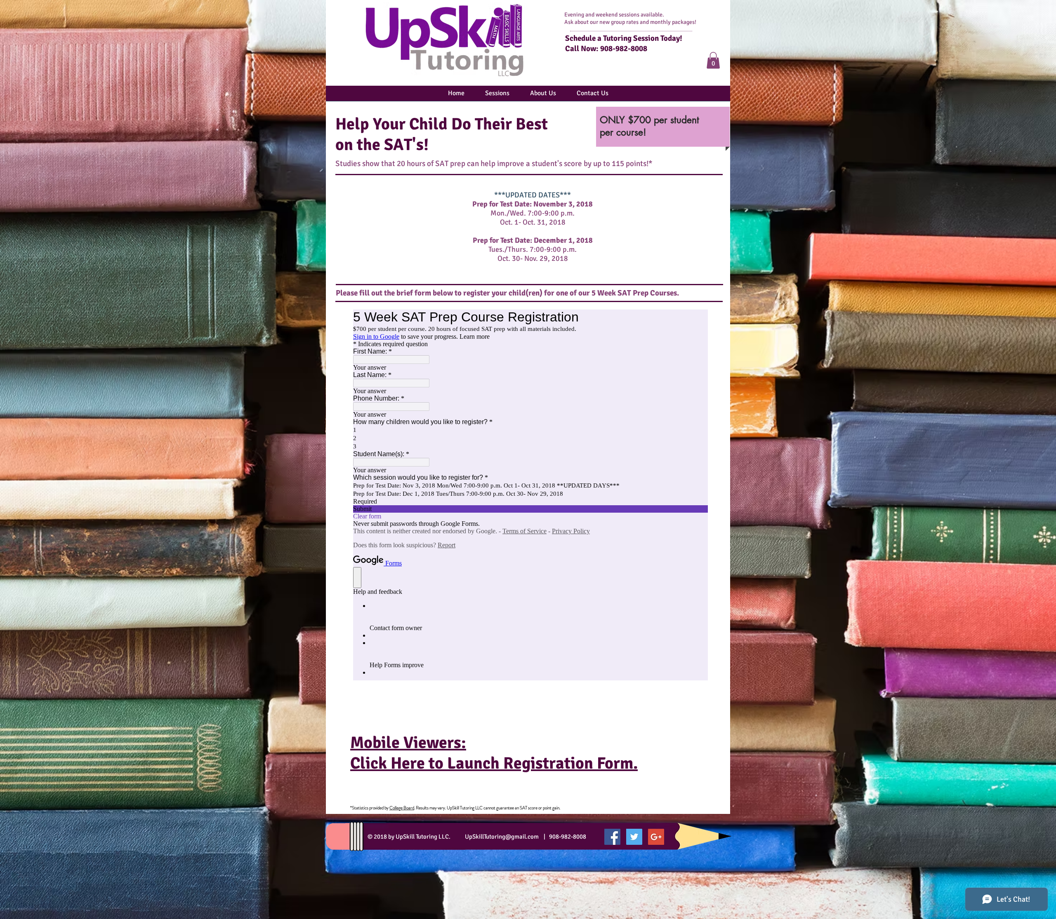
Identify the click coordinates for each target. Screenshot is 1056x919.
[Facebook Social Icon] (612, 837)
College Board (401, 807)
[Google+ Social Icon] (656, 837)
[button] (713, 60)
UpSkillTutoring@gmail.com (502, 836)
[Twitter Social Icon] (634, 837)
